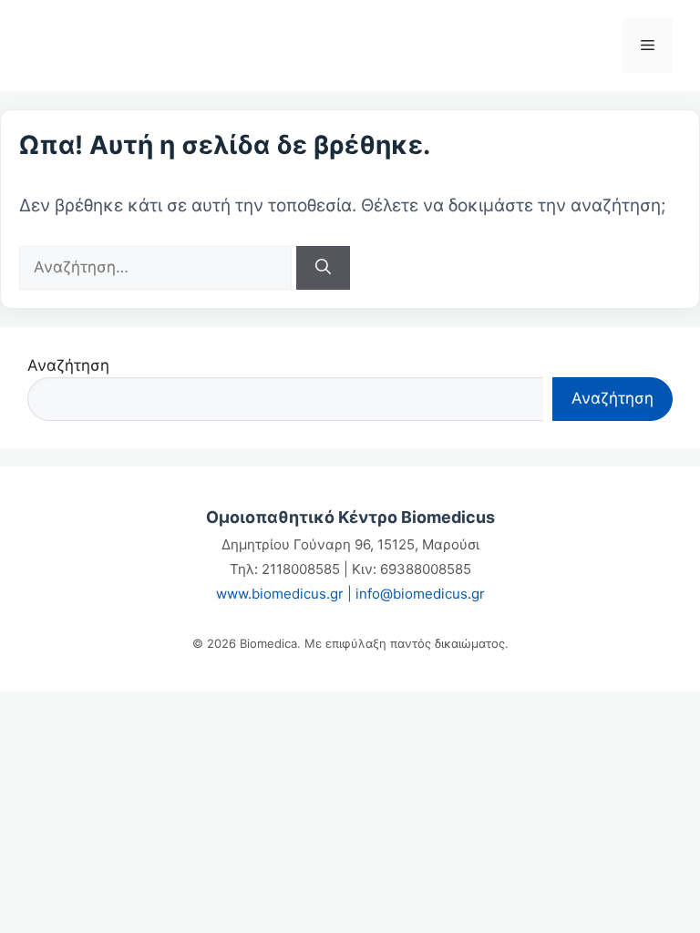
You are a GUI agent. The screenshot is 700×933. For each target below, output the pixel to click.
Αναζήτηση (68, 365)
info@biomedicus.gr (420, 593)
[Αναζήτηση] (323, 268)
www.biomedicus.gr (280, 593)
